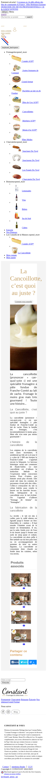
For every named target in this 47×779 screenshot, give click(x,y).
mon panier (5, 33)
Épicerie (32, 699)
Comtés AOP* (27, 61)
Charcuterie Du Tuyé (31, 179)
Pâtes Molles (27, 139)
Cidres (24, 228)
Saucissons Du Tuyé (30, 160)
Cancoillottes (27, 111)
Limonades (26, 191)
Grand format (27, 82)
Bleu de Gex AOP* (30, 102)
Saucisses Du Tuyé (30, 151)
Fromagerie (5, 699)
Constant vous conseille (23, 302)
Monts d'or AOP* (29, 130)
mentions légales (18, 767)
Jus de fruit (26, 218)
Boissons (24, 699)
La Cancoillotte (24, 253)
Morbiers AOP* (29, 121)
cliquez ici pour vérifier (12, 774)
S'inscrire (5, 683)
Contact (5, 767)
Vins (24, 200)
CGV (30, 767)
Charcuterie (15, 699)
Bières (24, 209)
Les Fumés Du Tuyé (30, 170)
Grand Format (14, 702)
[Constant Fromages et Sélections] (14, 26)
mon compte (6, 31)
